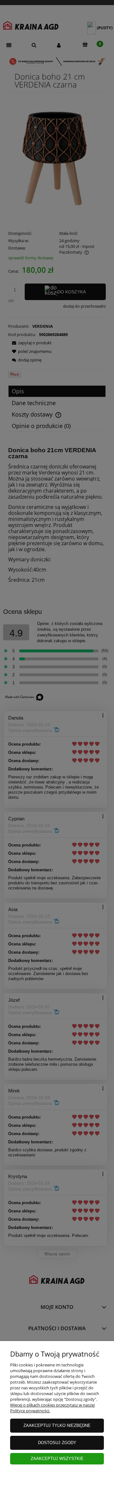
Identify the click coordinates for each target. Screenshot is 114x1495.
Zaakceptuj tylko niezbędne (57, 1425)
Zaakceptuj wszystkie (57, 1458)
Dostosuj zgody (57, 1442)
